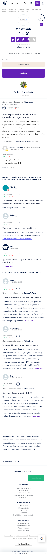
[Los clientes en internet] (5, 3)
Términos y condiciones (36, 536)
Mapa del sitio (32, 538)
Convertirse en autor (23, 493)
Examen (37, 54)
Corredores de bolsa (24, 9)
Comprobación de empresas (23, 495)
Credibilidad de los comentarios (23, 515)
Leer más (9, 266)
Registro (23, 73)
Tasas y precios (23, 528)
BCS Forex (29, 389)
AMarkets (28, 341)
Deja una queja (24, 490)
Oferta (25, 538)
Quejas (5, 59)
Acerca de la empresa (11, 54)
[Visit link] (27, 33)
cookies (25, 553)
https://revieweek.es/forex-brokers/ (17, 239)
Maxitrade (28, 102)
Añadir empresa (23, 523)
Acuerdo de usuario (16, 538)
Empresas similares (23, 64)
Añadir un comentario (37, 3)
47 (31, 45)
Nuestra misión (23, 508)
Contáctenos (23, 497)
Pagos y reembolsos (23, 530)
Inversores (23, 513)
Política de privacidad (22, 536)
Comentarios (27, 54)
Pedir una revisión (23, 526)
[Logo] (23, 20)
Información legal (9, 536)
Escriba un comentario (23, 488)
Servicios (23, 510)
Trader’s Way (30, 293)
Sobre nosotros (24, 506)
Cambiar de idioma (23, 544)
